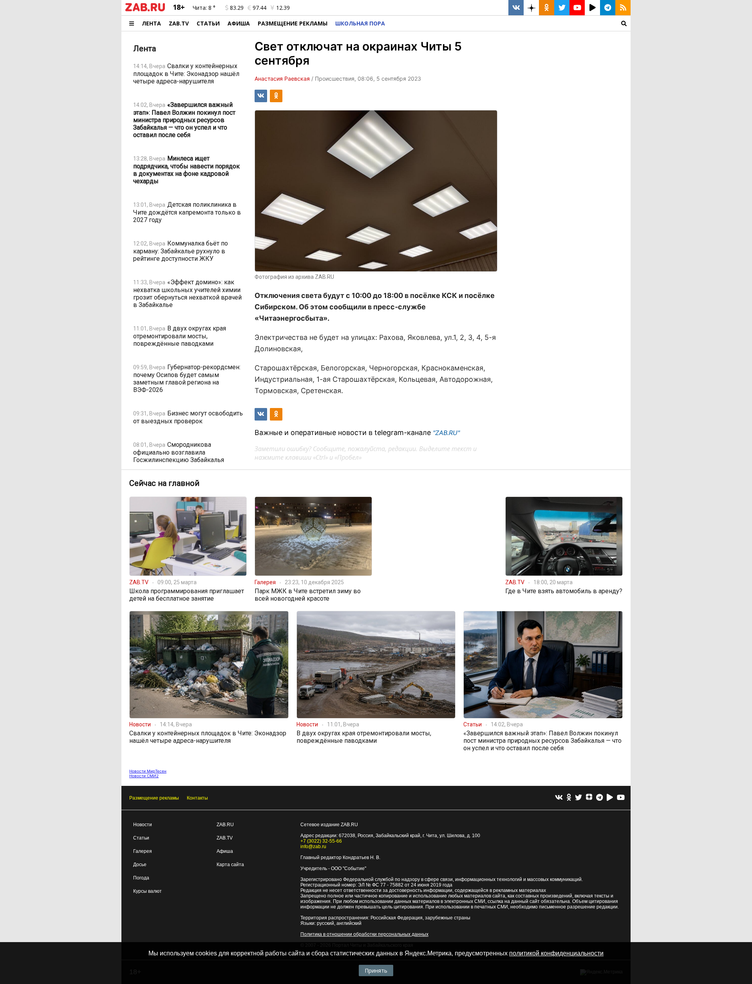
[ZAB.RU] (145, 10)
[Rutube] (610, 798)
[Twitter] (578, 798)
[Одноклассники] (569, 798)
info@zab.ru (313, 846)
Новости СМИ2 (144, 775)
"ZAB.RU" (446, 433)
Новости (142, 824)
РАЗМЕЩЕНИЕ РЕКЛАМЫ (292, 23)
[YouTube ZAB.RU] (577, 7)
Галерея (142, 851)
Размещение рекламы (154, 798)
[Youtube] (621, 798)
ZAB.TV (179, 23)
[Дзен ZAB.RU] (531, 7)
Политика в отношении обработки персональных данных (364, 934)
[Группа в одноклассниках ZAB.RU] (546, 7)
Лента (151, 23)
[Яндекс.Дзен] (589, 798)
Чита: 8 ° (204, 7)
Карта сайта (230, 864)
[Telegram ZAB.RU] (607, 7)
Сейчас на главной (164, 483)
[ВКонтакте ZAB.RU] (516, 7)
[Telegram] (599, 798)
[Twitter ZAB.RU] (561, 7)
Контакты (197, 798)
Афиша (239, 23)
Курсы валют (147, 891)
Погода (141, 878)
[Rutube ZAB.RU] (592, 7)
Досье (139, 864)
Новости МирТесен (147, 771)
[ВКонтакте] (559, 798)
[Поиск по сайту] (510, 23)
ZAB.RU (225, 824)
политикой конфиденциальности (556, 953)
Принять (376, 970)
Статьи (208, 23)
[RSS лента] (623, 7)
